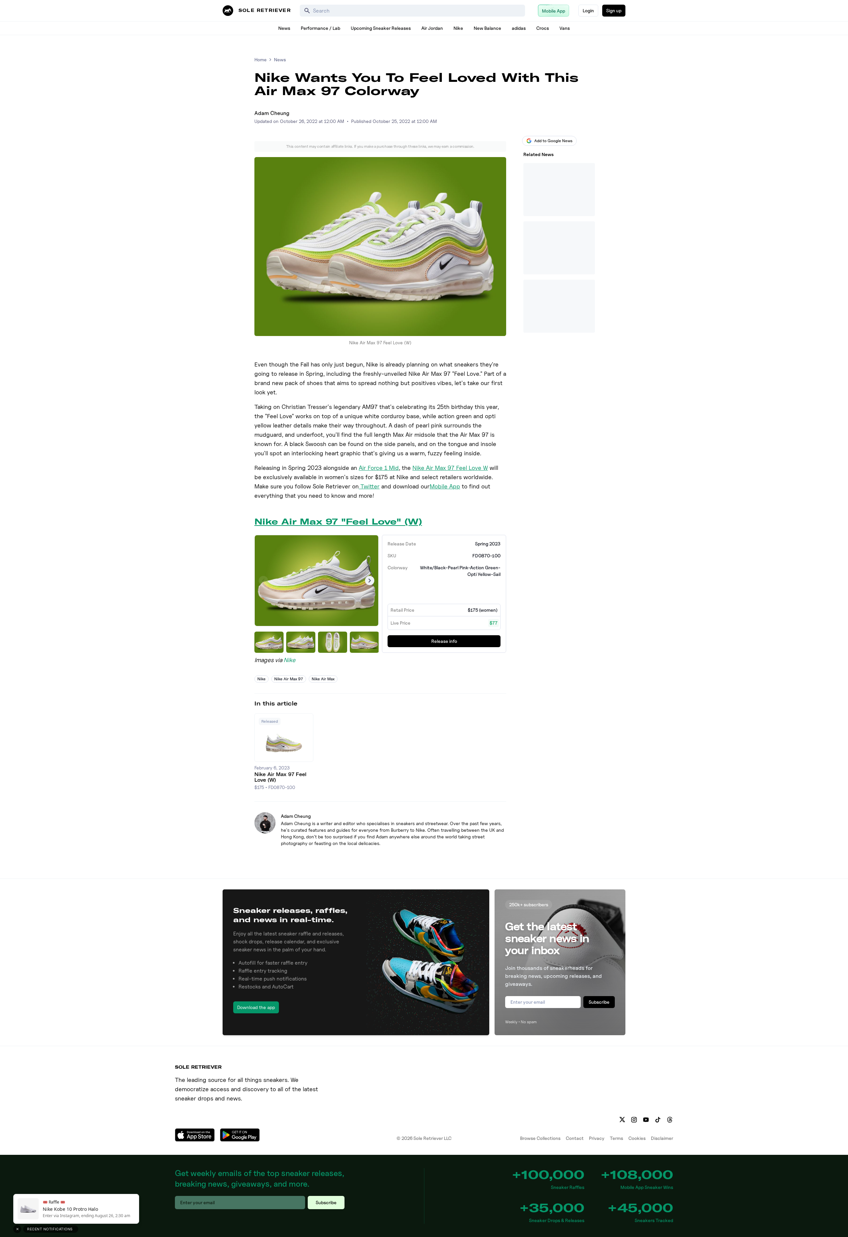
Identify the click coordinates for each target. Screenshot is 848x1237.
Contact (575, 1138)
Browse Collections (540, 1138)
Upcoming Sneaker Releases (381, 28)
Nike (458, 28)
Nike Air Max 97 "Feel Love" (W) (338, 522)
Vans (564, 28)
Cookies (637, 1138)
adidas (519, 28)
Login (588, 10)
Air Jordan (432, 28)
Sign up (613, 10)
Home (260, 59)
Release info (444, 641)
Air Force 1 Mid (379, 467)
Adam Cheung (272, 113)
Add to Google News (553, 140)
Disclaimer (662, 1138)
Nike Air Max (323, 678)
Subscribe (599, 1002)
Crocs (542, 28)
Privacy (597, 1138)
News (284, 28)
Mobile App (445, 486)
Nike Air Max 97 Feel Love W (450, 467)
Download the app (256, 1007)
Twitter (369, 486)
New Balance (487, 28)
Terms (616, 1138)
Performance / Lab (320, 28)
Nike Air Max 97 (288, 678)
